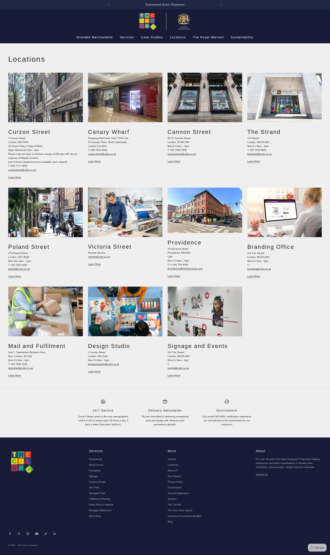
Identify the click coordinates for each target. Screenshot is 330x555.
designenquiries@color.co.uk (103, 364)
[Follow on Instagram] (28, 533)
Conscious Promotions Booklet (184, 516)
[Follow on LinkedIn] (54, 533)
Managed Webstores (100, 510)
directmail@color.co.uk (20, 368)
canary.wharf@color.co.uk (102, 154)
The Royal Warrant (208, 37)
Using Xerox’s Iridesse (101, 504)
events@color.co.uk (178, 368)
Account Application (178, 493)
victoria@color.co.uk (99, 256)
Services (127, 37)
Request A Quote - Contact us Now (165, 4)
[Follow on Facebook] (10, 533)
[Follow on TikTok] (45, 533)
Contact (172, 459)
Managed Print (97, 493)
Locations (178, 37)
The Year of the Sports (180, 510)
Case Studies (152, 37)
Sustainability (242, 37)
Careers (172, 498)
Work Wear (95, 516)
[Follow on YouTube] (36, 533)
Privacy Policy (175, 481)
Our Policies (174, 476)
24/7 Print (94, 487)
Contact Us (262, 474)
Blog (170, 521)
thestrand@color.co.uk (259, 154)
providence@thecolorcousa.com (185, 268)
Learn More (14, 177)
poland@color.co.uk (19, 269)
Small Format (96, 464)
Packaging (94, 470)
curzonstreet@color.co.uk (22, 170)
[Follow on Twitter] (19, 533)
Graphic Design (97, 481)
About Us (173, 470)
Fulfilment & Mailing (99, 498)
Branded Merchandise (95, 37)
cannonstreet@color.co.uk (182, 154)
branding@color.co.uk (259, 269)
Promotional (95, 459)
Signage (93, 476)
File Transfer (175, 504)
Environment (175, 487)
